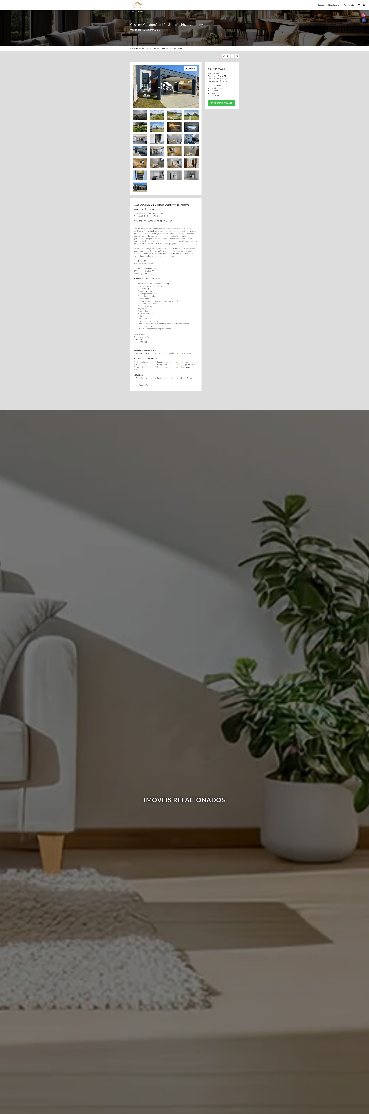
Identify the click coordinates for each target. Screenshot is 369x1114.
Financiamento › (334, 5)
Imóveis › (321, 5)
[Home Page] (364, 5)
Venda (140, 48)
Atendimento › (349, 5)
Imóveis (134, 48)
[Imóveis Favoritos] (359, 5)
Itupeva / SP (166, 48)
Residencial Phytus (178, 48)
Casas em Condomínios (152, 48)
